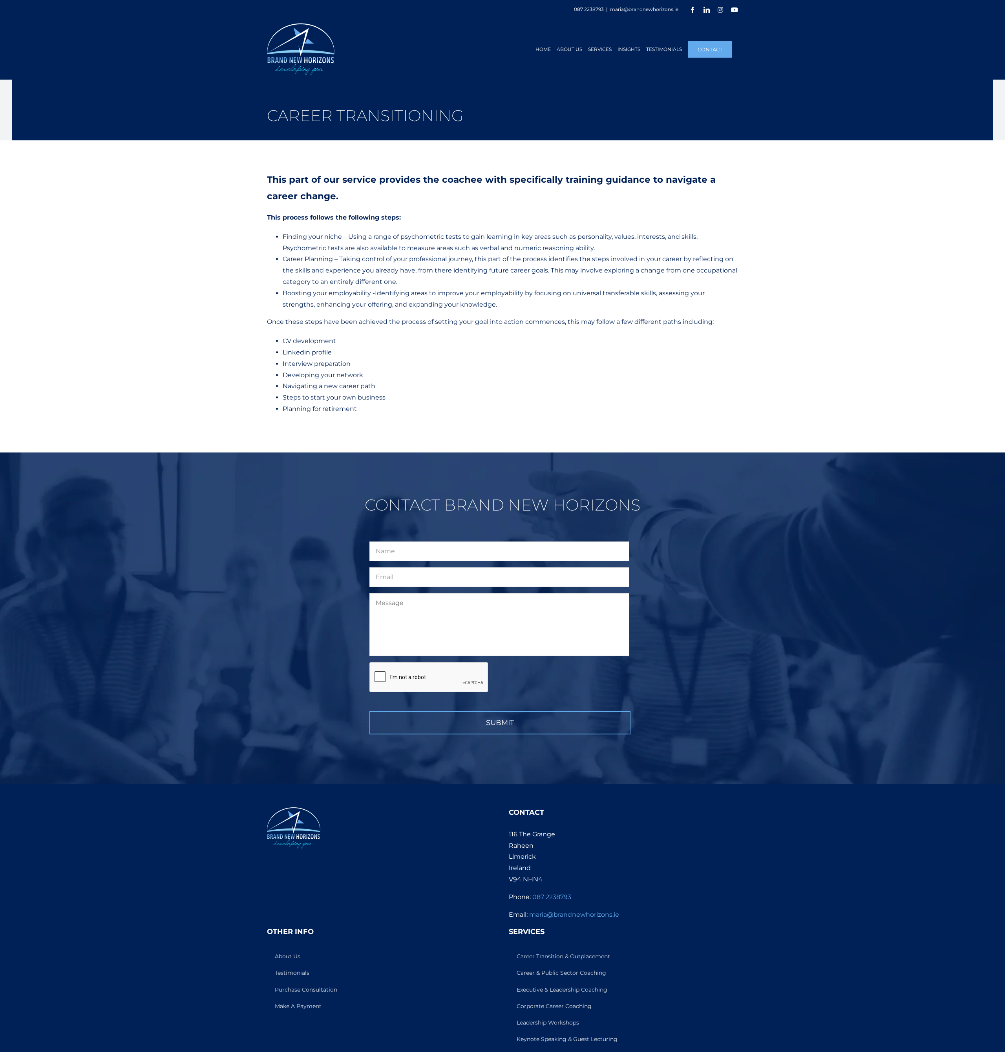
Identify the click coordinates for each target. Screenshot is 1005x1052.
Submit (500, 722)
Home (277, 96)
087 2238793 (551, 897)
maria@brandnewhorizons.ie (644, 9)
